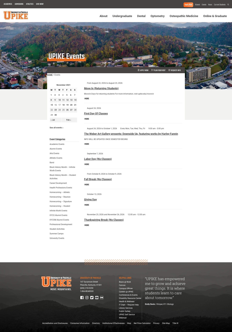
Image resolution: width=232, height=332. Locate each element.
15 (52, 105)
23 (55, 110)
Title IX (175, 323)
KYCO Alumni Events (58, 215)
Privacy (156, 323)
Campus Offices (126, 288)
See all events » (56, 127)
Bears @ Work (125, 282)
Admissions (19, 4)
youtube (98, 301)
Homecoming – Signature (61, 201)
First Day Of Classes (96, 113)
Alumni (197, 5)
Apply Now (188, 5)
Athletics (29, 4)
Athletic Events (56, 158)
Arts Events (54, 153)
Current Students (220, 5)
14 (75, 100)
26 (67, 110)
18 (63, 105)
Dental (141, 16)
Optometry (158, 16)
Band (52, 162)
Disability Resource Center (130, 298)
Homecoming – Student (60, 206)
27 (71, 110)
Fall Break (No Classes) (98, 179)
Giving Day (90, 199)
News (210, 5)
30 (55, 115)
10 (59, 100)
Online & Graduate (215, 16)
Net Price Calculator (142, 323)
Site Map (166, 323)
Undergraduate (122, 16)
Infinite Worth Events (58, 210)
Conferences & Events (128, 295)
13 (71, 100)
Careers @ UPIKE (126, 292)
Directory (96, 323)
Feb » (68, 120)
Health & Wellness (126, 301)
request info (176, 70)
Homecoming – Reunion (60, 197)
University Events (57, 238)
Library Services (126, 308)
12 (67, 100)
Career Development (58, 183)
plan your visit (159, 70)
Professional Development (61, 224)
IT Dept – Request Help (129, 305)
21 (75, 105)
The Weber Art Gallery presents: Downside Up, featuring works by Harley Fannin (131, 133)
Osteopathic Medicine (184, 16)
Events (204, 5)
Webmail (123, 318)
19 (67, 105)
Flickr (102, 301)
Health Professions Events (61, 188)
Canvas (122, 285)
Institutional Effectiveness (113, 323)
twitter (92, 301)
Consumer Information (80, 323)
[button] (228, 4)
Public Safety (124, 311)
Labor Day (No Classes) (98, 158)
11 (63, 100)
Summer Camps (56, 233)
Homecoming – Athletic (60, 192)
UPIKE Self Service (127, 314)
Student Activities (57, 229)
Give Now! (40, 4)
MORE (86, 99)
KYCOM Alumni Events (59, 220)
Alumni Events (56, 149)
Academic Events (57, 144)
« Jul (53, 120)
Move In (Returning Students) (101, 88)
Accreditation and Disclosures (55, 323)
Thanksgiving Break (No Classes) (104, 219)
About (103, 16)
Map (129, 323)
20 (71, 105)
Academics (8, 4)
